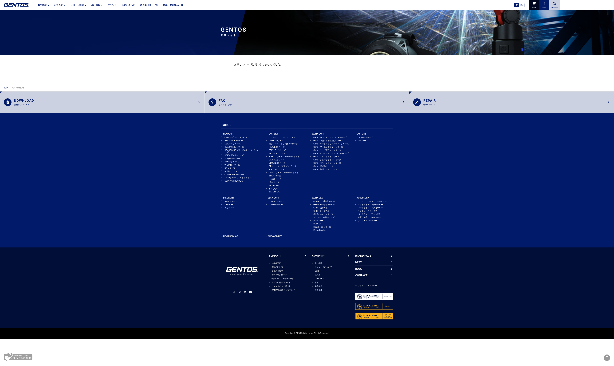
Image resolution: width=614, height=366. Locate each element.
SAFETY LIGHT (275, 192)
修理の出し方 (277, 267)
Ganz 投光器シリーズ (323, 166)
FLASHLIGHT (274, 134)
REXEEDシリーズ (277, 147)
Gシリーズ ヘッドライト (235, 137)
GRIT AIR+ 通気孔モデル (324, 201)
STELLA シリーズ (277, 150)
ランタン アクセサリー (368, 211)
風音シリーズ (319, 220)
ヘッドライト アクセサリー (370, 204)
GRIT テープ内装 (321, 211)
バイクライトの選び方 (281, 286)
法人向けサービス (149, 5)
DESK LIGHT (273, 198)
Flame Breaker (319, 230)
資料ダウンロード (279, 275)
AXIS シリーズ (230, 201)
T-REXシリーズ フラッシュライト (284, 156)
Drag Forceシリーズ (233, 158)
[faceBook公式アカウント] (234, 292)
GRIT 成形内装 (320, 208)
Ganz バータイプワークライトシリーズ (331, 144)
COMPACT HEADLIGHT (234, 181)
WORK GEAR (318, 198)
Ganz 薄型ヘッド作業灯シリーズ (328, 140)
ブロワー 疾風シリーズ (324, 217)
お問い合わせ (128, 5)
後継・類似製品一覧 (173, 5)
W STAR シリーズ (232, 165)
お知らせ (58, 5)
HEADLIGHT (228, 134)
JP (517, 5)
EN (521, 5)
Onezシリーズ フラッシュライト (284, 172)
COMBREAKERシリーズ (235, 174)
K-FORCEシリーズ (277, 153)
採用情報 (318, 290)
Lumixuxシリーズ (276, 201)
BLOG (358, 268)
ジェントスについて (323, 267)
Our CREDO (320, 279)
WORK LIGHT (318, 134)
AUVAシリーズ (230, 171)
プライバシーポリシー (367, 285)
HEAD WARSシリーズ (234, 147)
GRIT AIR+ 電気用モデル (324, 204)
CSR (317, 271)
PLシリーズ (363, 140)
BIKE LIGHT (228, 198)
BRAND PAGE (363, 255)
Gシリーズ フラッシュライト (282, 137)
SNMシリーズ (275, 176)
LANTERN (361, 134)
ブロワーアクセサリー (367, 220)
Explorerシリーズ (365, 137)
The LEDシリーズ (276, 169)
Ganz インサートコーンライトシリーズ (331, 153)
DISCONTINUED (275, 236)
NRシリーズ (229, 168)
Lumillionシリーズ (277, 204)
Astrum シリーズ (231, 162)
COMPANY (318, 255)
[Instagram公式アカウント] (239, 292)
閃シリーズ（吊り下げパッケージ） (284, 144)
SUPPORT (275, 255)
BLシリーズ (229, 208)
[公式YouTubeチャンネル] (250, 292)
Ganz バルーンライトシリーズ (327, 163)
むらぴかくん (274, 188)
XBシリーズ (229, 204)
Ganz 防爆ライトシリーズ (325, 169)
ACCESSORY (363, 198)
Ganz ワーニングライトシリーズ (328, 147)
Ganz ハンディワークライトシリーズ (330, 137)
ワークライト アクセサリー (370, 208)
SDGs (317, 275)
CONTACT (361, 275)
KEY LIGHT (274, 185)
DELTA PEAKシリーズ (234, 155)
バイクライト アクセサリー (370, 214)
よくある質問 (277, 271)
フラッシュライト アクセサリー (372, 201)
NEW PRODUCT (230, 236)
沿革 (317, 282)
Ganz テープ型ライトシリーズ (327, 150)
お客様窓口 (276, 263)
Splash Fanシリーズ (322, 227)
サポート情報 (77, 5)
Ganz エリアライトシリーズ (326, 156)
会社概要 (318, 263)
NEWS (358, 262)
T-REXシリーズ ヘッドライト (237, 178)
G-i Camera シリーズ (323, 214)
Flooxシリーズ (275, 179)
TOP (6, 88)
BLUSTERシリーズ (277, 163)
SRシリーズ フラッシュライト (283, 166)
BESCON (317, 224)
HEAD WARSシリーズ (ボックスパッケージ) (241, 151)
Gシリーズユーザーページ (283, 279)
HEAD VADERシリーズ (234, 140)
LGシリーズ (274, 182)
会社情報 (95, 5)
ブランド (111, 5)
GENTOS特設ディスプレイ (283, 290)
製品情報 (42, 5)
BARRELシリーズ (276, 160)
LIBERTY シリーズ (232, 144)
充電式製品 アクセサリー (369, 217)
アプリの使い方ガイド (281, 282)
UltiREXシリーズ (276, 140)
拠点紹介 (318, 286)
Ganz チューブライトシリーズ (327, 160)
